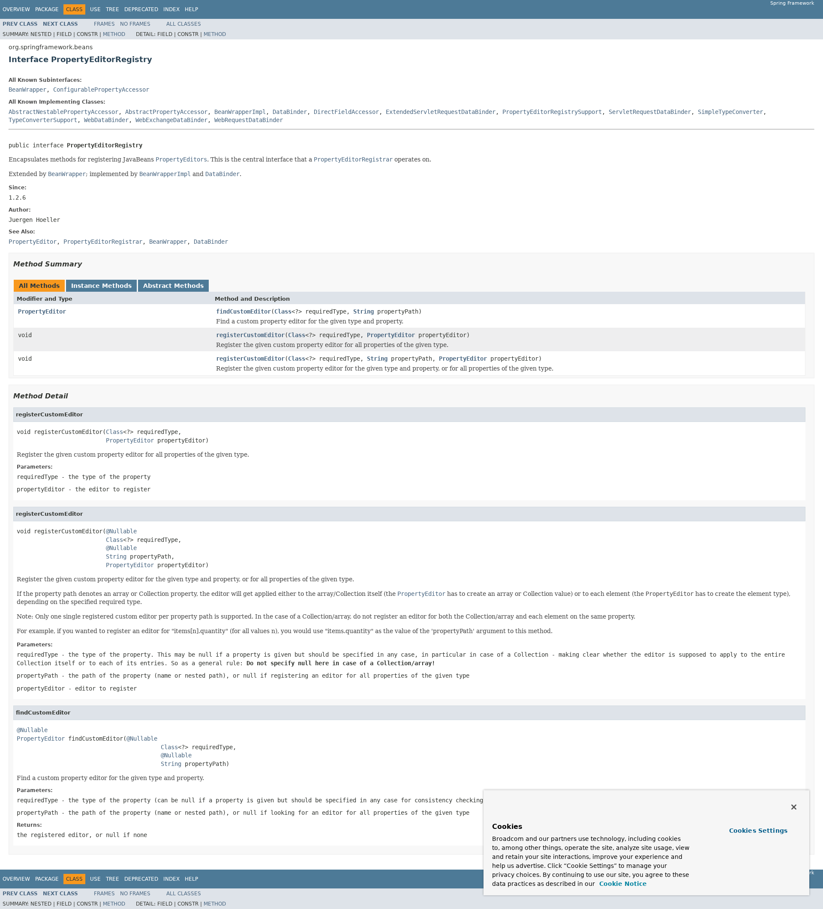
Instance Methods (101, 285)
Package (47, 9)
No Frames (135, 24)
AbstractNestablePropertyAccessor (63, 111)
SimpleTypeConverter (730, 111)
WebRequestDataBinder (248, 120)
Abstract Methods (173, 285)
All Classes (183, 24)
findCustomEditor (243, 311)
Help (191, 9)
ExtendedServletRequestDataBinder (441, 111)
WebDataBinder (106, 120)
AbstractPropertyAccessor (166, 111)
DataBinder (290, 111)
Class (282, 311)
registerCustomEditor (250, 335)
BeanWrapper (27, 89)
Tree (112, 9)
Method (114, 34)
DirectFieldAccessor (346, 111)
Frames (104, 24)
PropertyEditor (42, 311)
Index (171, 9)
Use (95, 9)
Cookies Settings (758, 830)
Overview (16, 9)
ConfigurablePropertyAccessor (101, 89)
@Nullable (121, 531)
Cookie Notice (622, 883)
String (363, 311)
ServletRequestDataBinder (650, 111)
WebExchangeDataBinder (171, 120)
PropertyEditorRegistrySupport (552, 111)
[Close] (793, 807)
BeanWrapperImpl (240, 111)
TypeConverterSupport (43, 120)
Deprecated (141, 9)
